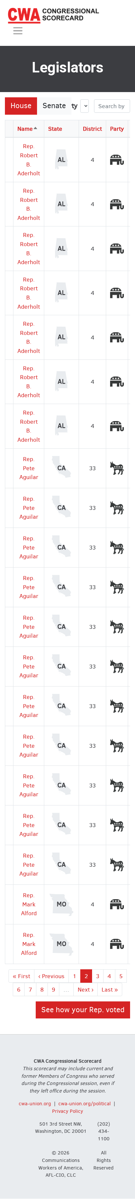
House (20, 106)
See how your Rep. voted (83, 1010)
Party (117, 129)
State (55, 129)
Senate (54, 106)
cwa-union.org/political (84, 1103)
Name (27, 129)
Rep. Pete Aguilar (28, 468)
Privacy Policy (67, 1111)
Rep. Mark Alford (29, 904)
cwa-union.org (35, 1103)
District (92, 129)
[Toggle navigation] (18, 31)
